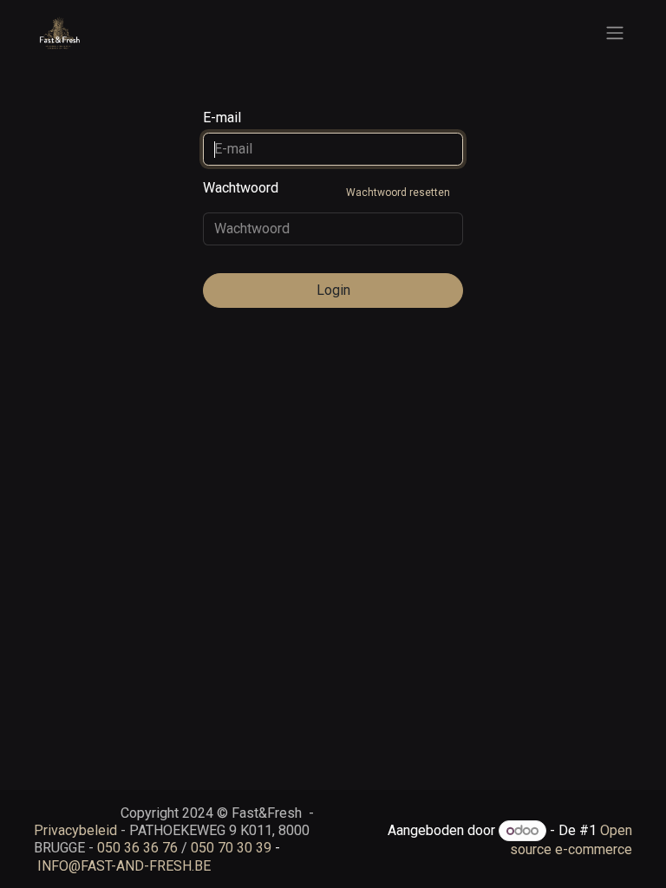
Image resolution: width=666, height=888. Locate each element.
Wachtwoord (326, 189)
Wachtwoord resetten (398, 192)
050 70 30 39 (231, 847)
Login (333, 290)
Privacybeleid (75, 830)
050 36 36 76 (137, 847)
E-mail (222, 117)
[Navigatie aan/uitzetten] (614, 33)
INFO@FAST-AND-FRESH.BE (124, 866)
